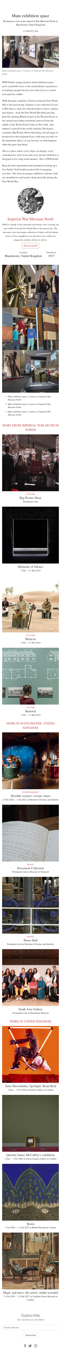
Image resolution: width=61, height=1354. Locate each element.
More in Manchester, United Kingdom (30, 725)
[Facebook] (25, 1346)
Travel (30, 864)
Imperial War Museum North (30, 218)
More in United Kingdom (30, 1021)
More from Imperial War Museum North (30, 427)
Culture (30, 494)
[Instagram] (35, 1346)
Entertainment (30, 792)
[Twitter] (30, 1346)
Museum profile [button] (30, 245)
